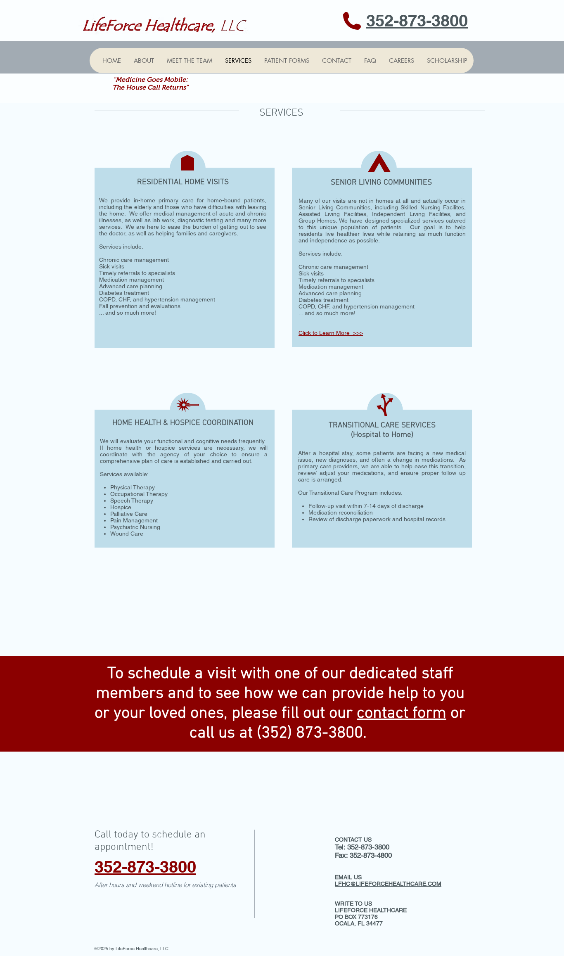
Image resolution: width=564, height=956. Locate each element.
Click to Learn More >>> (331, 333)
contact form (401, 714)
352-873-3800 (368, 847)
